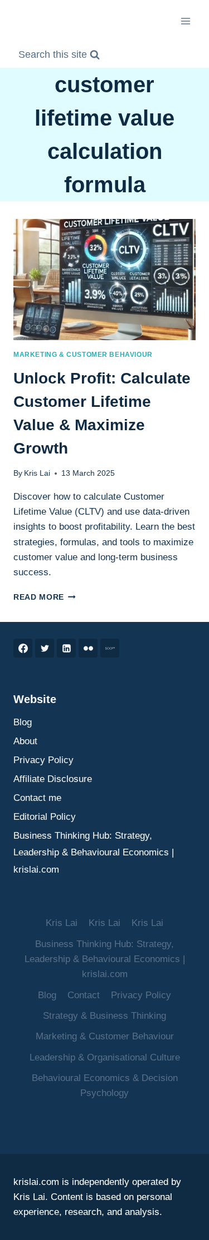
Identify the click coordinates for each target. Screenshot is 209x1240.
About (25, 741)
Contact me (37, 798)
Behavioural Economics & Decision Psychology (105, 1085)
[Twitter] (44, 648)
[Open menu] (185, 20)
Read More (44, 597)
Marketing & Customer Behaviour (83, 354)
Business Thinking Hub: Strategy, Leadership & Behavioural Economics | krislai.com (93, 852)
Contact (83, 995)
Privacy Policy (43, 760)
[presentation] (104, 279)
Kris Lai (37, 473)
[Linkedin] (66, 648)
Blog (22, 722)
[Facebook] (22, 648)
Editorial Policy (44, 816)
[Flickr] (88, 648)
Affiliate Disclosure (52, 779)
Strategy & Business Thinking (104, 1015)
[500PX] (109, 648)
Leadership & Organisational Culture (105, 1057)
